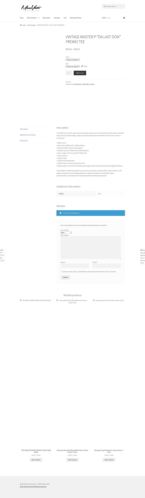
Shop (21, 18)
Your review (65, 235)
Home (24, 25)
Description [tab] (24, 129)
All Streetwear (32, 18)
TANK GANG (85, 84)
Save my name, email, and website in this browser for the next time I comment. (89, 272)
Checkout (57, 18)
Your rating (65, 230)
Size (67, 64)
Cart (65, 18)
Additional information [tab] (28, 135)
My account (46, 18)
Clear (85, 66)
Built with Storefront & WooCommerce (33, 487)
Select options (35, 460)
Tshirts (92, 84)
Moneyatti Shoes (75, 18)
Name (63, 262)
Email (95, 262)
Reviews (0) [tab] (24, 141)
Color (67, 57)
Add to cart (80, 73)
